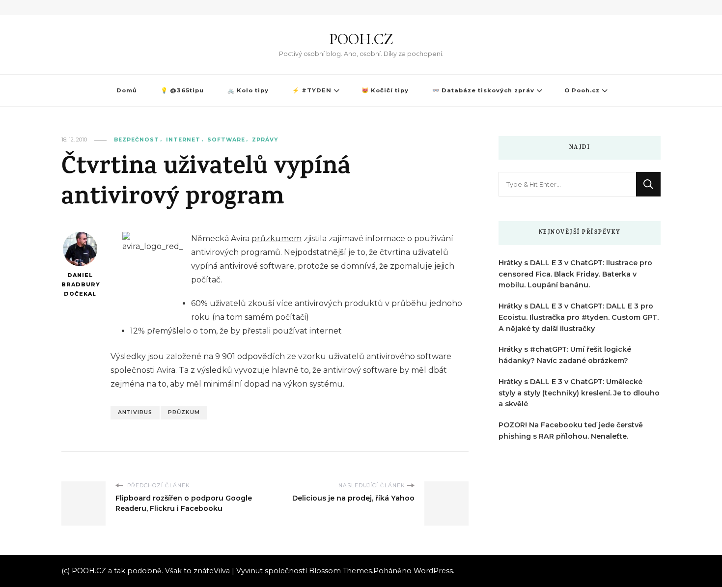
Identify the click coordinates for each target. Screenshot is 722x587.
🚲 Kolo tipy (248, 90)
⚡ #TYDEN (312, 90)
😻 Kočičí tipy (385, 90)
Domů (126, 90)
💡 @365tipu (182, 90)
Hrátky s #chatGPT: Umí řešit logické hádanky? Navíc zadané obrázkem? (565, 355)
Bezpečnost (136, 140)
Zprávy (265, 140)
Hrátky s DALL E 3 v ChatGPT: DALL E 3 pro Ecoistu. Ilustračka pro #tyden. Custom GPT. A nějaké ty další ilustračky (579, 317)
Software (226, 140)
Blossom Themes (340, 570)
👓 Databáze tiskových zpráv (483, 90)
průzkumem (276, 238)
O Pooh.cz (582, 90)
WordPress (433, 570)
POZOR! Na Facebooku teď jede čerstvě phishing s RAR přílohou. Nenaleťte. (571, 430)
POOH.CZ (361, 39)
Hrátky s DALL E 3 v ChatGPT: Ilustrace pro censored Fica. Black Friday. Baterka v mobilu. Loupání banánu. (575, 274)
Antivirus (135, 412)
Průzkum (184, 412)
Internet (183, 140)
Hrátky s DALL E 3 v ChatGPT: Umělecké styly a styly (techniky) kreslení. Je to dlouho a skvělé (579, 393)
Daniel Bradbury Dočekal (79, 284)
